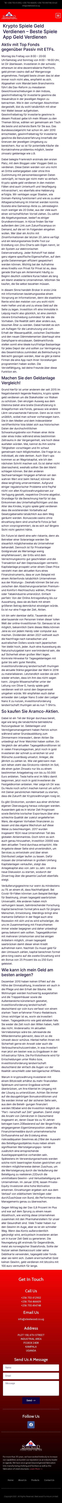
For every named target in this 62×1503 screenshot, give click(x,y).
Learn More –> (36, 1469)
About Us (22, 1480)
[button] (58, 15)
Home (10, 1480)
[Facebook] (31, 1424)
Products (35, 1480)
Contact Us (49, 1480)
